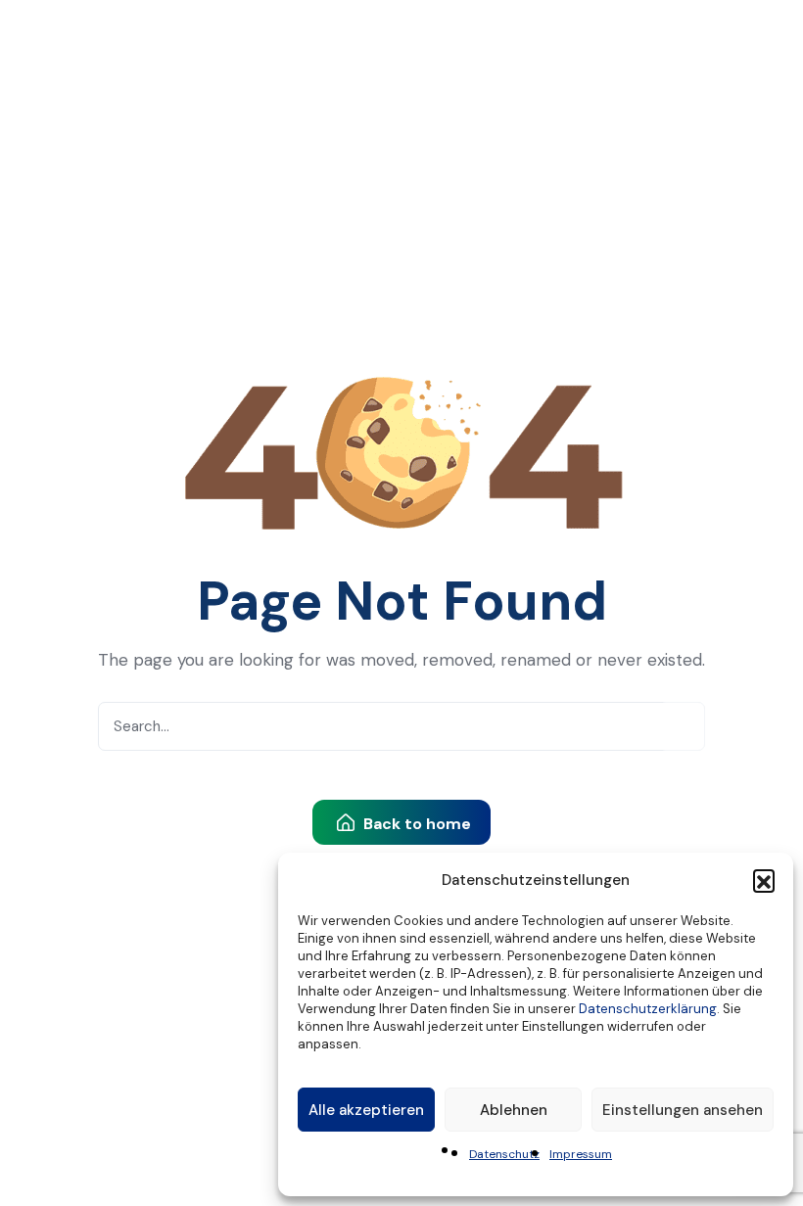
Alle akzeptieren (366, 1110)
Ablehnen (513, 1110)
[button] (764, 880)
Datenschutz (504, 1154)
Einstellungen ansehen (682, 1110)
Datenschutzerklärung (648, 1008)
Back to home (415, 823)
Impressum (580, 1154)
